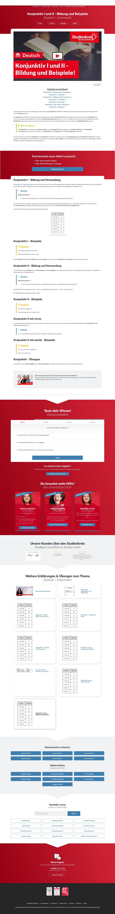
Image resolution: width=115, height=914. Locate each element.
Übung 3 (69, 422)
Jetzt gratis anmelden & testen (57, 474)
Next (93, 556)
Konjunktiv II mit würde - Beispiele (56, 104)
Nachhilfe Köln (26, 826)
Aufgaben (57, 774)
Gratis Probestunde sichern (57, 524)
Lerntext (51, 23)
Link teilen (97, 84)
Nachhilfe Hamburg (25, 831)
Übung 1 (22, 422)
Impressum (54, 903)
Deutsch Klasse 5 (26, 753)
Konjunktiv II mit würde (57, 102)
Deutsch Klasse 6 (57, 753)
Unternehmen (44, 903)
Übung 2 (45, 422)
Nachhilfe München (57, 820)
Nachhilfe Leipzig (26, 836)
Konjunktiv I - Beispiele (57, 94)
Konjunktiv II (20, 270)
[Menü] (39, 554)
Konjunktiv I (19, 184)
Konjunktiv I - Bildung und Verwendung (57, 92)
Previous (46, 556)
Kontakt (78, 903)
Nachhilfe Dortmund (89, 826)
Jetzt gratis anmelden (28, 527)
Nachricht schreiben (57, 875)
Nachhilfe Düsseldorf (57, 826)
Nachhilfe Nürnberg (89, 820)
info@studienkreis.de (94, 907)
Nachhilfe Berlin (25, 820)
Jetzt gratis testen (57, 169)
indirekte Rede (32, 184)
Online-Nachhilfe (60, 520)
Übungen (63, 23)
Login (85, 903)
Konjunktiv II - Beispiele (57, 99)
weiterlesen (82, 561)
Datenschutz (63, 903)
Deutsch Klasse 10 (89, 758)
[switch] (37, 556)
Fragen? (75, 23)
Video (40, 23)
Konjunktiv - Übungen (56, 107)
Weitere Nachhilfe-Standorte (89, 836)
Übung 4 (92, 422)
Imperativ (65, 119)
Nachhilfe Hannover (57, 831)
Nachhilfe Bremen (89, 831)
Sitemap (71, 903)
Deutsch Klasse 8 (26, 758)
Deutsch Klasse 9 (57, 758)
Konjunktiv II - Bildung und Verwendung (56, 97)
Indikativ (16, 119)
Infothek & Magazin (32, 903)
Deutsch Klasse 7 (89, 753)
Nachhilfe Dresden (57, 836)
